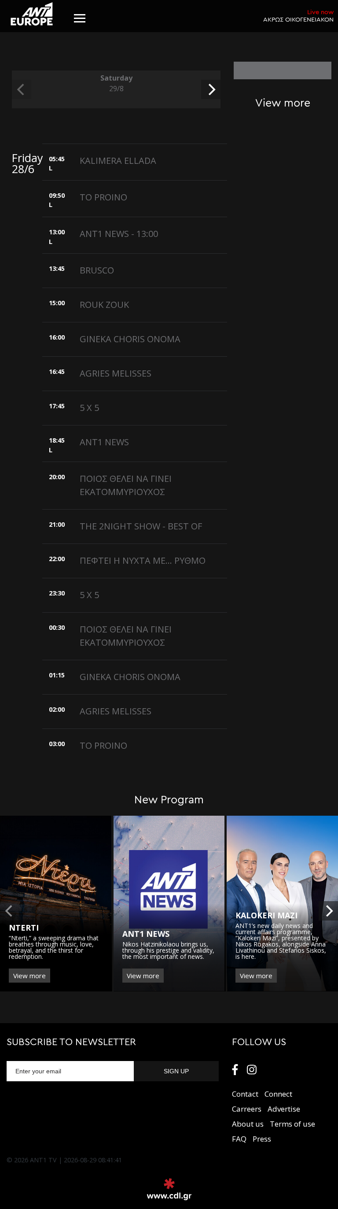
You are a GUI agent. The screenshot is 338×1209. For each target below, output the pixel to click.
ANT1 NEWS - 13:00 (119, 234)
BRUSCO (97, 270)
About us (248, 1124)
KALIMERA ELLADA (118, 160)
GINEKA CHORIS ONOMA (130, 339)
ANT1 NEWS (104, 442)
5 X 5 (89, 408)
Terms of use (292, 1124)
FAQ (239, 1139)
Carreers (246, 1109)
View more (29, 975)
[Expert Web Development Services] (169, 1189)
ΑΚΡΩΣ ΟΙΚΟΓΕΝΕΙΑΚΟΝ (298, 16)
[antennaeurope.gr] (31, 14)
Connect (278, 1094)
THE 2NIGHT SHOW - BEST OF (141, 526)
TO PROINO (103, 197)
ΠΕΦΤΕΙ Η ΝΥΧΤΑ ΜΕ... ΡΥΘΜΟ (143, 560)
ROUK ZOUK (104, 305)
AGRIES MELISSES (115, 373)
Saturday (116, 83)
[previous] (21, 89)
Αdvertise (284, 1109)
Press (262, 1139)
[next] (210, 89)
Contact (245, 1094)
